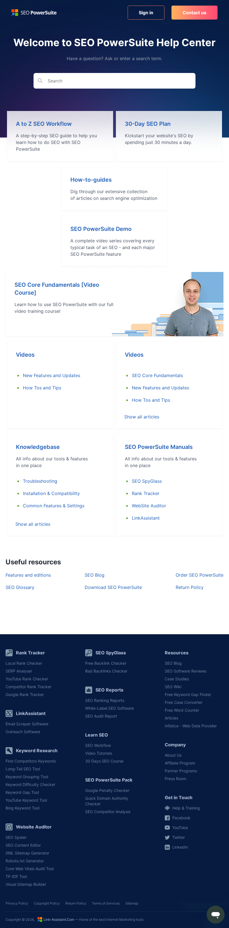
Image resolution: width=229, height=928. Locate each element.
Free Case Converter (183, 702)
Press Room (175, 778)
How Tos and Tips (42, 387)
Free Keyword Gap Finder (188, 694)
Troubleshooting (40, 481)
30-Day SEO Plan (148, 123)
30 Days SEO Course (104, 761)
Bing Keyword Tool (22, 808)
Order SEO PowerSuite (199, 575)
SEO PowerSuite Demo (101, 229)
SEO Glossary (20, 587)
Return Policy (190, 587)
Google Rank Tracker (25, 694)
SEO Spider (16, 837)
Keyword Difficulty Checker (30, 784)
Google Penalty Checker (107, 790)
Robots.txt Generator (25, 860)
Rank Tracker (145, 493)
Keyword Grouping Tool (27, 776)
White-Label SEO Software (109, 708)
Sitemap (131, 903)
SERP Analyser (19, 671)
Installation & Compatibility (51, 493)
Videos (25, 354)
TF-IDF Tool (16, 876)
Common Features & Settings (53, 505)
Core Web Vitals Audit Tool (30, 868)
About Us (173, 755)
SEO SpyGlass (38, 530)
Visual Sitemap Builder (26, 884)
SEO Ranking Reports (104, 700)
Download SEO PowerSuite (113, 587)
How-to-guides (91, 179)
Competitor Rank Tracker (28, 686)
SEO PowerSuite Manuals (159, 447)
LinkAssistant (37, 518)
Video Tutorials (98, 753)
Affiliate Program (180, 763)
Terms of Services (106, 903)
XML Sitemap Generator (27, 853)
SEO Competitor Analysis (107, 811)
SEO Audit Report (101, 716)
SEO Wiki (173, 686)
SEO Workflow (98, 745)
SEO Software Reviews (185, 671)
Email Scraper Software (27, 723)
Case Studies (177, 678)
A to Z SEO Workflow (44, 123)
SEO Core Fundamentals (157, 375)
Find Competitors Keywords (31, 761)
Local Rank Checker (24, 663)
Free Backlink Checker (105, 663)
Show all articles (141, 417)
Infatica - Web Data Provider (191, 725)
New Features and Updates (51, 375)
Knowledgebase (38, 447)
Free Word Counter (182, 710)
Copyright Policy (47, 903)
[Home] (34, 12)
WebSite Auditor (149, 505)
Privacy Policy (17, 903)
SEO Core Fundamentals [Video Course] (57, 288)
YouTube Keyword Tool (26, 800)
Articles (171, 718)
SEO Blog (94, 575)
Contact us (194, 12)
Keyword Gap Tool (22, 792)
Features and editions (28, 575)
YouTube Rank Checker (27, 678)
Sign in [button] (146, 12)
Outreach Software (23, 731)
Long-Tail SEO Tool (23, 768)
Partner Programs (181, 770)
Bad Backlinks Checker (106, 671)
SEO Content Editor (23, 845)
